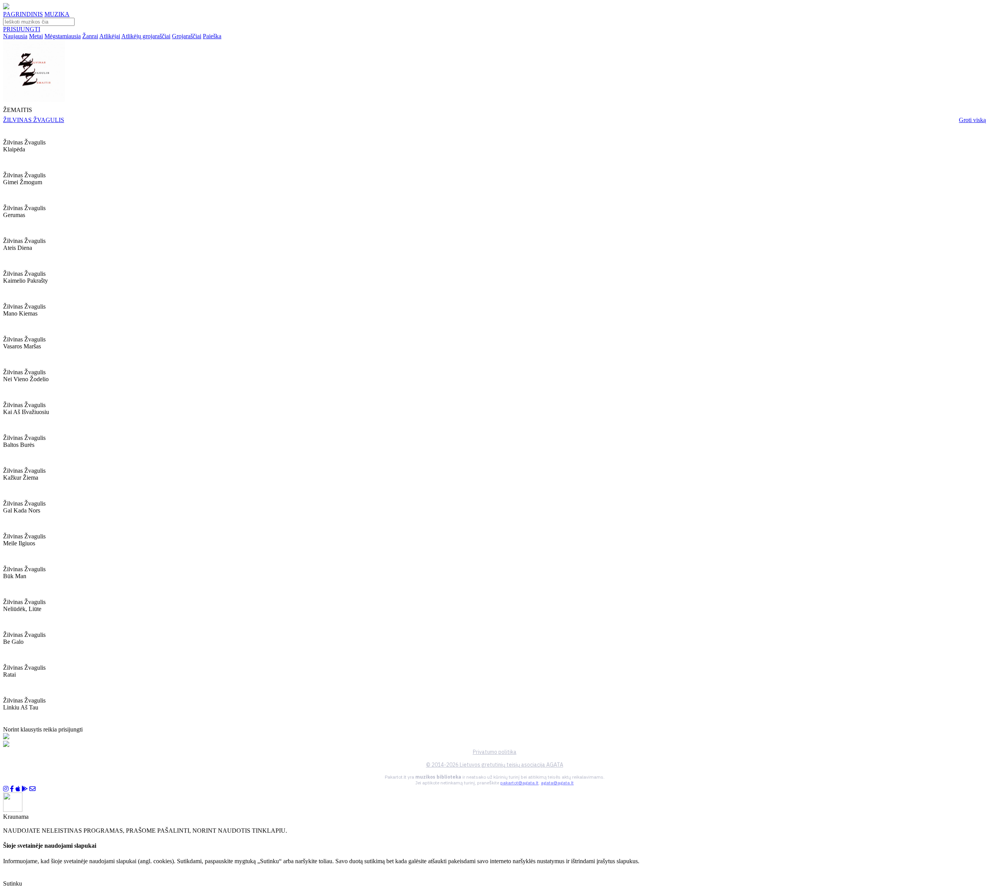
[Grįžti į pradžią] (6, 7)
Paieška (212, 36)
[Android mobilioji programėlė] (25, 789)
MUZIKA (57, 14)
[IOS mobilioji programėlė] (17, 789)
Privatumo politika (495, 751)
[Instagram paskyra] (5, 789)
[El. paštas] (32, 789)
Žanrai (90, 36)
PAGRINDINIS (23, 14)
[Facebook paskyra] (12, 789)
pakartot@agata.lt (519, 783)
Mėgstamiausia (62, 36)
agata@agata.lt (557, 783)
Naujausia (15, 36)
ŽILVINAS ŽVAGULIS (33, 120)
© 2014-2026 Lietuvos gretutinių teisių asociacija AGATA (494, 764)
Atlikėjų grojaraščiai (145, 36)
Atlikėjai (109, 36)
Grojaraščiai (186, 36)
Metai (36, 36)
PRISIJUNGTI (21, 29)
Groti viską (972, 120)
